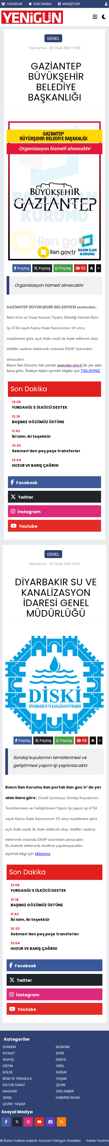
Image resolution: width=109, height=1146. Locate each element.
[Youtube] (39, 1121)
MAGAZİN (10, 1091)
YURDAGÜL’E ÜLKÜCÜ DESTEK (39, 407)
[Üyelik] (106, 4)
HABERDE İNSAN (68, 1097)
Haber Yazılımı (97, 1140)
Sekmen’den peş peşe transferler (46, 451)
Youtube (27, 526)
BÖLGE (8, 1072)
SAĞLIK (61, 1072)
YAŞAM (61, 1078)
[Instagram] (28, 1121)
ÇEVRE (61, 1085)
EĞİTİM (8, 1066)
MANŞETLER (71, 4)
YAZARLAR (14, 4)
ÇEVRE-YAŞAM (14, 1104)
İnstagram (28, 512)
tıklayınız (42, 853)
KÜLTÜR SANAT (14, 1085)
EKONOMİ (63, 1047)
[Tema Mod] (104, 17)
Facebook (26, 482)
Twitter (25, 497)
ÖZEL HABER (65, 1091)
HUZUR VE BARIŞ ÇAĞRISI (35, 465)
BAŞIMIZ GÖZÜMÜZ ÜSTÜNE (38, 422)
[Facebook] (6, 1121)
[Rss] (61, 1121)
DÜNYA (61, 1059)
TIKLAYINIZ (90, 371)
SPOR (60, 1053)
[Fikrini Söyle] (50, 1121)
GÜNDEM (9, 1047)
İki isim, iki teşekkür (31, 436)
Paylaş (22, 268)
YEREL (60, 1066)
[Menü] (95, 17)
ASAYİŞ (8, 1059)
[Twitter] (17, 1121)
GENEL (53, 38)
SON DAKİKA (42, 4)
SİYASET (9, 1053)
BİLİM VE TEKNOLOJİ (17, 1078)
